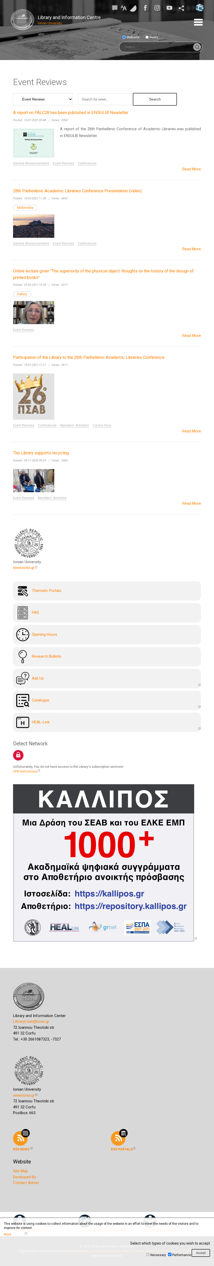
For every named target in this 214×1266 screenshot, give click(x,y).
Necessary (158, 1255)
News (154, 37)
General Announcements (31, 163)
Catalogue (40, 700)
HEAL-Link (41, 722)
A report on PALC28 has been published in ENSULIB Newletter (70, 112)
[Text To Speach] (115, 7)
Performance (181, 1255)
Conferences (87, 163)
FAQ (35, 612)
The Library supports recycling (41, 452)
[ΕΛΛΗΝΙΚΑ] (200, 7)
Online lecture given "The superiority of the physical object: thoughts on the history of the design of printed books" (103, 274)
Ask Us (38, 678)
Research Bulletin (46, 656)
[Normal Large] (124, 7)
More (7, 1234)
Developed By (24, 1177)
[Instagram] (158, 8)
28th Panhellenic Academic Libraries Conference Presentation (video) (77, 190)
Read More (191, 169)
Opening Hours (44, 634)
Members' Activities (74, 425)
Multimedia (25, 208)
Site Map (20, 1171)
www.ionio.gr (24, 567)
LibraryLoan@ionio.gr (31, 1021)
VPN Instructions (25, 771)
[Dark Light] (132, 7)
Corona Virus (102, 425)
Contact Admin (26, 1182)
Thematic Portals (46, 590)
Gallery (22, 294)
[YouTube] (170, 8)
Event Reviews (63, 163)
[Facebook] (146, 8)
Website (133, 37)
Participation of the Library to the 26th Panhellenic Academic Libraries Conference (88, 357)
